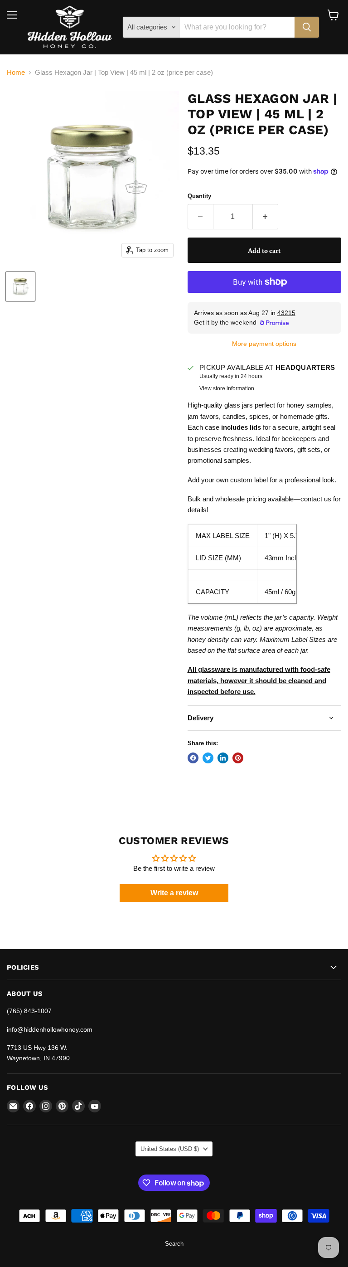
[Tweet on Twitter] (208, 757)
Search (174, 1243)
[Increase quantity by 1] (265, 216)
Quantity (199, 196)
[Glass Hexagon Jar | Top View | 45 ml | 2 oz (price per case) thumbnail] (20, 286)
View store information (226, 388)
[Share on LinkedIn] (223, 757)
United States (169, 1149)
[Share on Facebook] (193, 757)
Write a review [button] (174, 893)
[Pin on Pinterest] (237, 757)
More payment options (264, 343)
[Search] (307, 27)
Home (16, 72)
